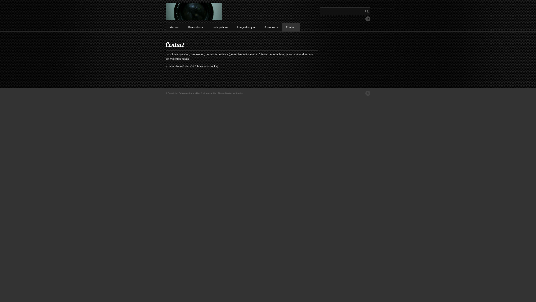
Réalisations (195, 27)
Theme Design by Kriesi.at (230, 93)
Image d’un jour (246, 27)
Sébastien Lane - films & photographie (197, 93)
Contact (290, 27)
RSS (367, 18)
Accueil (174, 27)
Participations (220, 27)
